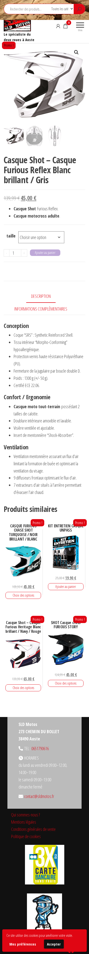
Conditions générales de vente (33, 829)
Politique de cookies (26, 836)
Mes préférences (22, 944)
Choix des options (23, 595)
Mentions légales (23, 822)
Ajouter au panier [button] (65, 586)
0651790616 (40, 748)
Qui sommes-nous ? (25, 815)
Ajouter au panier (45, 252)
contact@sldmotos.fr (39, 796)
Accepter (54, 944)
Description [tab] (41, 296)
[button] (76, 52)
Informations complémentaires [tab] (40, 309)
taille (11, 236)
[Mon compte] (58, 25)
